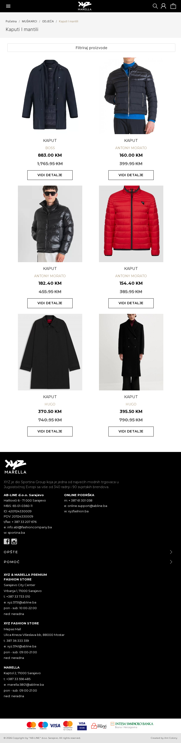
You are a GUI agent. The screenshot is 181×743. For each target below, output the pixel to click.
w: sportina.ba (14, 532)
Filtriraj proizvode (91, 47)
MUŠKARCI (29, 21)
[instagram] (14, 541)
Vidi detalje (49, 175)
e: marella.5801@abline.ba (24, 684)
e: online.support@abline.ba (85, 506)
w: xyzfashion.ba (76, 511)
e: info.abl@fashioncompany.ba (28, 527)
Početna (11, 21)
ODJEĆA (48, 21)
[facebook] (6, 541)
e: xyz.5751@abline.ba (20, 602)
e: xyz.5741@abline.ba (20, 646)
